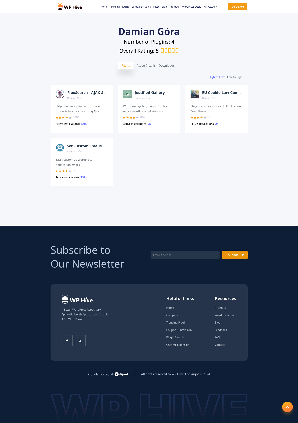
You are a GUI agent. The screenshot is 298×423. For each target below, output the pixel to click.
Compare (172, 315)
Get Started (237, 6)
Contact (220, 345)
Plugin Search (175, 337)
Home (104, 6)
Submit (233, 255)
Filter (156, 6)
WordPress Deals (191, 6)
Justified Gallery (150, 92)
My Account (210, 6)
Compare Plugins (141, 6)
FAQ (217, 337)
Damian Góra (74, 98)
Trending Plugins (119, 6)
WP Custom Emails (84, 145)
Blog (164, 6)
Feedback (221, 330)
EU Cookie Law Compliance (227, 92)
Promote (174, 6)
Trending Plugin (176, 322)
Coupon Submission (179, 330)
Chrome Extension (178, 345)
